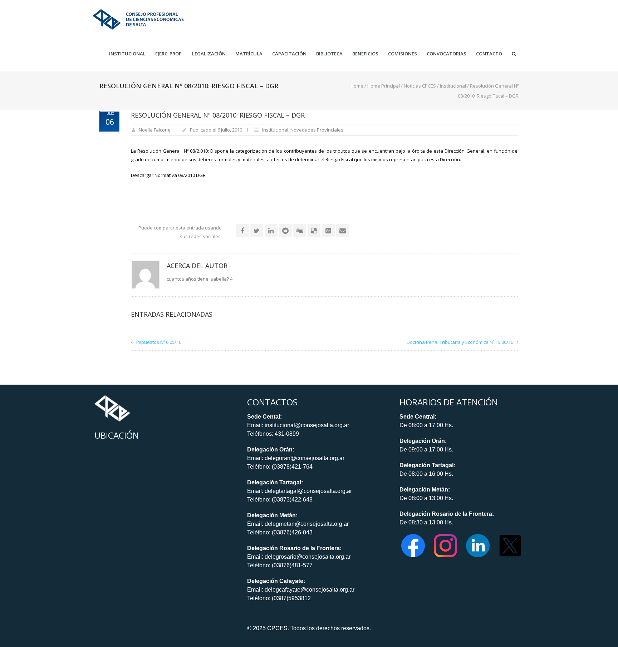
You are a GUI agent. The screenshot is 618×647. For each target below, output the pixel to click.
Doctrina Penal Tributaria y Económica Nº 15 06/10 (460, 342)
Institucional (127, 53)
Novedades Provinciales (316, 130)
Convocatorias (446, 53)
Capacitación (289, 53)
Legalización (209, 53)
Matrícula (249, 53)
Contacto (489, 53)
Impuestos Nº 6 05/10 (158, 342)
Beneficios (365, 53)
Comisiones (402, 53)
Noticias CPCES (420, 86)
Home (356, 86)
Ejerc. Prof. (168, 53)
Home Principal (383, 86)
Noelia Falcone (155, 130)
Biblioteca (329, 53)
